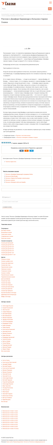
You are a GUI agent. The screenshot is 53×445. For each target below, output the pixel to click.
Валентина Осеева (8, 395)
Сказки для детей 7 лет (7, 252)
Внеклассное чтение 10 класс (11, 428)
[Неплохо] (6, 143)
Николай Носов (7, 331)
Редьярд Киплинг (7, 345)
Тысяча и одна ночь (11, 161)
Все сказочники (5, 351)
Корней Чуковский (8, 307)
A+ (29, 48)
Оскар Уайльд (6, 343)
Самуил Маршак (7, 311)
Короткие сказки (6, 238)
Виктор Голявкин (7, 397)
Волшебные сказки (6, 232)
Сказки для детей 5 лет (7, 248)
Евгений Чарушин (7, 380)
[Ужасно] (2, 143)
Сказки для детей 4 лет (7, 246)
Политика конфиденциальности (37, 441)
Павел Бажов (6, 327)
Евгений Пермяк (7, 313)
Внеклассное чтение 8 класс (10, 424)
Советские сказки (6, 234)
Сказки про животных (7, 263)
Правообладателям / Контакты (21, 441)
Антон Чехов (6, 360)
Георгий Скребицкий (8, 382)
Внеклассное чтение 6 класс (10, 420)
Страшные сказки (6, 271)
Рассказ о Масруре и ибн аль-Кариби (16, 182)
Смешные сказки (6, 269)
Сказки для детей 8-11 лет (8, 254)
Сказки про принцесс (7, 290)
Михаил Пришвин (7, 317)
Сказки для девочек (6, 288)
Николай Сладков (7, 393)
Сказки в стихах (5, 259)
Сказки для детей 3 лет (7, 244)
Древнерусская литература (8, 294)
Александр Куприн (8, 378)
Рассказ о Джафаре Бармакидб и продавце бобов (19, 174)
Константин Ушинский (9, 329)
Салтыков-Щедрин (8, 321)
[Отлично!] (10, 143)
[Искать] (50, 8)
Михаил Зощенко (7, 333)
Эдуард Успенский (8, 319)
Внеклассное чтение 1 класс (10, 411)
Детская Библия (5, 279)
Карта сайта (10, 441)
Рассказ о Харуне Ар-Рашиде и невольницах (18, 178)
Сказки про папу (5, 280)
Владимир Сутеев (7, 323)
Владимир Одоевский (8, 337)
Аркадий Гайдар (7, 364)
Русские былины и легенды (8, 292)
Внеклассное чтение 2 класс (10, 412)
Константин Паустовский (9, 362)
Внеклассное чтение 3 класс (10, 414)
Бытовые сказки (5, 230)
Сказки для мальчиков (7, 286)
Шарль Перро (6, 349)
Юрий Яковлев (6, 399)
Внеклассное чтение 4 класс (10, 416)
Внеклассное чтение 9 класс (10, 426)
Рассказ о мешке (10, 180)
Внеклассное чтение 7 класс (10, 422)
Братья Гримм (6, 341)
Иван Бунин (6, 391)
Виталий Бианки (7, 315)
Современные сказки (7, 236)
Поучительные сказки (7, 275)
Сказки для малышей (7, 243)
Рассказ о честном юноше (23, 135)
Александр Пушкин (8, 305)
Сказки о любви (5, 273)
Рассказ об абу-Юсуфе (12, 176)
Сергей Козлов (7, 339)
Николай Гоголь (7, 376)
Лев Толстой (6, 309)
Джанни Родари (7, 347)
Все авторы (4, 401)
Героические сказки (6, 267)
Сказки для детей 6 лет (7, 250)
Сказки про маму (6, 282)
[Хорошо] (8, 143)
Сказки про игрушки (6, 284)
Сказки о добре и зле (7, 261)
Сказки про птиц (5, 265)
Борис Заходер (7, 325)
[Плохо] (4, 143)
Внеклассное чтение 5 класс (10, 418)
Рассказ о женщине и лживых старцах (27, 137)
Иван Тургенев (7, 386)
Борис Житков (6, 335)
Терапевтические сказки (8, 277)
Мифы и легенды (6, 296)
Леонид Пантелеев (8, 387)
